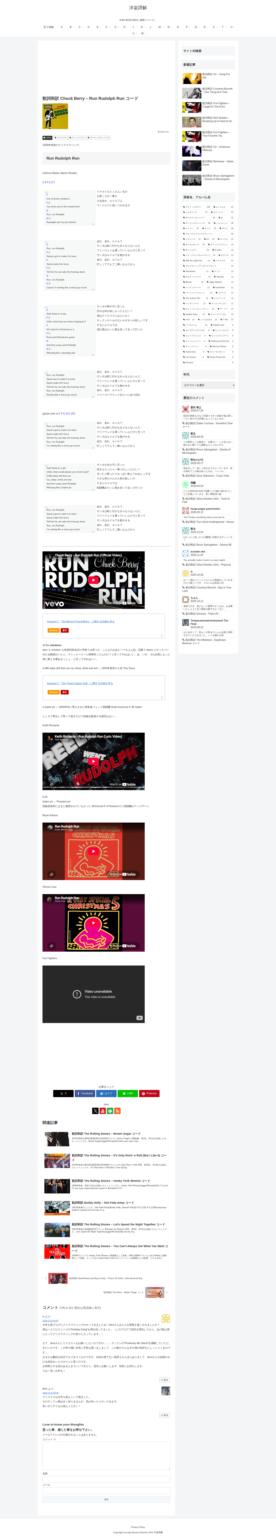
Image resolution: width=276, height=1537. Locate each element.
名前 (45, 1473)
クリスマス (62, 138)
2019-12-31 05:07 (50, 1321)
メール (46, 1484)
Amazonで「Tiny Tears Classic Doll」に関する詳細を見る (80, 683)
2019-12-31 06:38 (50, 1393)
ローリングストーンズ (99, 138)
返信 (166, 1380)
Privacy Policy (138, 1527)
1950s (48, 138)
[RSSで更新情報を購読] (117, 1111)
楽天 (65, 630)
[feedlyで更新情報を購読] (110, 1111)
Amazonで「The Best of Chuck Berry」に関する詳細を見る (81, 621)
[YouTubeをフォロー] (103, 1111)
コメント (49, 1439)
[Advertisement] (106, 68)
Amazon (54, 630)
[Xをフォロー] (95, 1111)
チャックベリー (78, 138)
